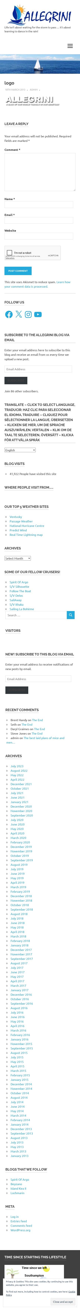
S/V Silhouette (19, 586)
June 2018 (18, 923)
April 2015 (17, 1066)
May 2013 (17, 1147)
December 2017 (21, 949)
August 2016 (19, 1008)
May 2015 (17, 1061)
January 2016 (19, 1039)
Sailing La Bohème (22, 609)
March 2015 (18, 1070)
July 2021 (17, 793)
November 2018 (21, 900)
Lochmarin (17, 1193)
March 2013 (18, 1151)
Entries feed (19, 1221)
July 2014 (17, 1102)
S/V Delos (16, 595)
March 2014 (18, 1115)
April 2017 (17, 981)
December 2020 (21, 806)
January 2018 (19, 945)
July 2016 (17, 1012)
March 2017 (18, 985)
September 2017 (22, 958)
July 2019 (17, 869)
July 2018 (17, 918)
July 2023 (17, 766)
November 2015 (21, 1044)
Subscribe (15, 380)
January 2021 (19, 802)
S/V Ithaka (16, 604)
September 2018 (22, 909)
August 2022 (19, 770)
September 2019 (22, 860)
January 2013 (19, 1156)
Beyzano (16, 1184)
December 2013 (21, 1129)
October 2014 (20, 1093)
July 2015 (17, 1057)
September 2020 (22, 815)
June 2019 (18, 873)
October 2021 (20, 788)
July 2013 (17, 1142)
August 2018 (19, 914)
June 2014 (18, 1106)
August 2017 (19, 963)
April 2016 (17, 1026)
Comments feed (21, 1225)
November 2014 (21, 1088)
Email (9, 215)
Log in (15, 1216)
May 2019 (17, 878)
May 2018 (17, 927)
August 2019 (19, 864)
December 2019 (21, 846)
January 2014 (19, 1124)
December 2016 (21, 994)
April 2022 (17, 779)
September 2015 (22, 1048)
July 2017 (17, 967)
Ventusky (16, 516)
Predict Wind (18, 530)
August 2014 (19, 1097)
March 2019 (18, 887)
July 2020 (17, 820)
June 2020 (18, 824)
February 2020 (20, 842)
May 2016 (17, 1021)
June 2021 (18, 797)
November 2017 (21, 954)
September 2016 (22, 1003)
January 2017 (19, 990)
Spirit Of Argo (19, 582)
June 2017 (18, 972)
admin (34, 89)
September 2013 (22, 1133)
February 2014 (20, 1120)
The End (37, 720)
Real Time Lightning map (26, 534)
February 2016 (20, 1035)
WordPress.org (20, 1230)
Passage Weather (21, 521)
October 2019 (20, 855)
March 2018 (18, 936)
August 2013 (19, 1138)
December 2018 (21, 896)
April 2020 (17, 833)
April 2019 (17, 882)
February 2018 (20, 941)
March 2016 (18, 1030)
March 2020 (18, 837)
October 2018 (20, 905)
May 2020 (17, 829)
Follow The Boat (20, 591)
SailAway (16, 600)
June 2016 (18, 1017)
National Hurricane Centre (27, 525)
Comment (12, 150)
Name (9, 199)
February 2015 (20, 1075)
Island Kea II (18, 1188)
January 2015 (19, 1079)
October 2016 (20, 999)
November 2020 (21, 811)
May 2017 (17, 976)
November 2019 (21, 851)
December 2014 (21, 1084)
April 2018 (17, 932)
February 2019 (20, 891)
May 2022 (17, 775)
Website (10, 230)
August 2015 (19, 1052)
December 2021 (21, 784)
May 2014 (17, 1111)
